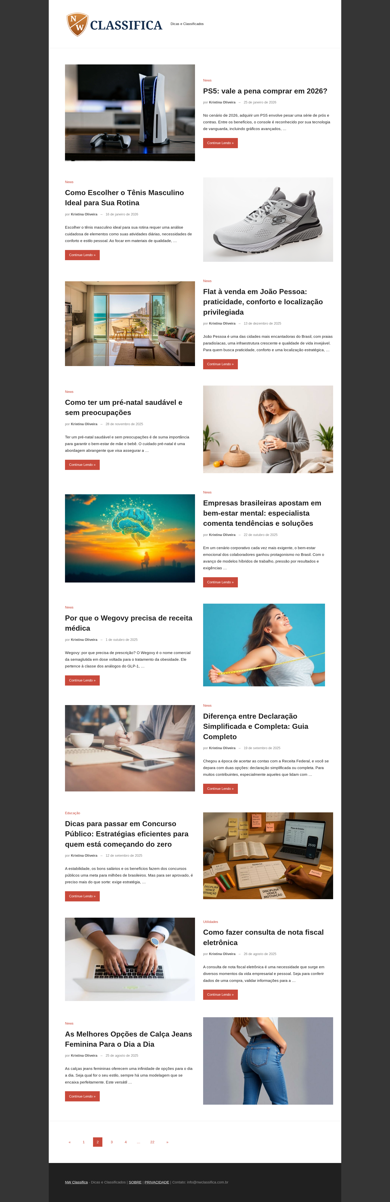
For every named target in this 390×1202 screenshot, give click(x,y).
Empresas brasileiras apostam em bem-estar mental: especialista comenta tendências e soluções (262, 513)
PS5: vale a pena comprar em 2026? (265, 91)
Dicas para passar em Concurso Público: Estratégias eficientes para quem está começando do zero (126, 833)
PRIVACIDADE (157, 1182)
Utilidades (210, 922)
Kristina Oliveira (222, 102)
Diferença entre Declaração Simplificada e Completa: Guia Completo (255, 726)
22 (152, 1142)
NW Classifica (76, 1182)
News (207, 80)
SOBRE (135, 1182)
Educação (72, 813)
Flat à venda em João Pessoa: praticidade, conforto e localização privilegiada (263, 301)
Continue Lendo (219, 143)
